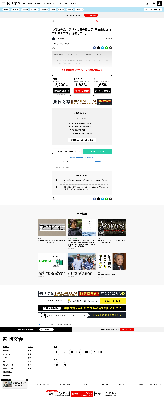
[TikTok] (94, 352)
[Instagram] (79, 352)
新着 (24, 3)
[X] (64, 352)
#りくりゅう (15, 9)
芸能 (29, 354)
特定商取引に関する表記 (66, 384)
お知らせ (86, 384)
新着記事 (6, 350)
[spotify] (57, 365)
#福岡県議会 (44, 9)
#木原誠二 (6, 9)
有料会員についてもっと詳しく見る (82, 140)
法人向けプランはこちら (97, 151)
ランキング (59, 3)
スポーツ (31, 365)
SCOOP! (30, 3)
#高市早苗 (70, 9)
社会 (61, 43)
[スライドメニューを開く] (3, 3)
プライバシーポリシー (43, 384)
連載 (66, 3)
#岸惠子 (53, 9)
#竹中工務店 (34, 9)
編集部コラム (7, 372)
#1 (53, 21)
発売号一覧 (50, 3)
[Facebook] (57, 352)
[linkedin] (101, 352)
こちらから (98, 161)
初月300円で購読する (61, 91)
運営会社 (140, 384)
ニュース (55, 43)
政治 (66, 43)
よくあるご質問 (104, 384)
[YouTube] (87, 352)
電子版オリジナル (40, 3)
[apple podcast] (64, 365)
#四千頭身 (61, 9)
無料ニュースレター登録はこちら (67, 151)
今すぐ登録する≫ (91, 15)
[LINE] (72, 352)
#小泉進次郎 (79, 9)
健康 (29, 368)
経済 (29, 361)
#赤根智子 (25, 9)
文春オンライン (123, 384)
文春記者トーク (73, 3)
